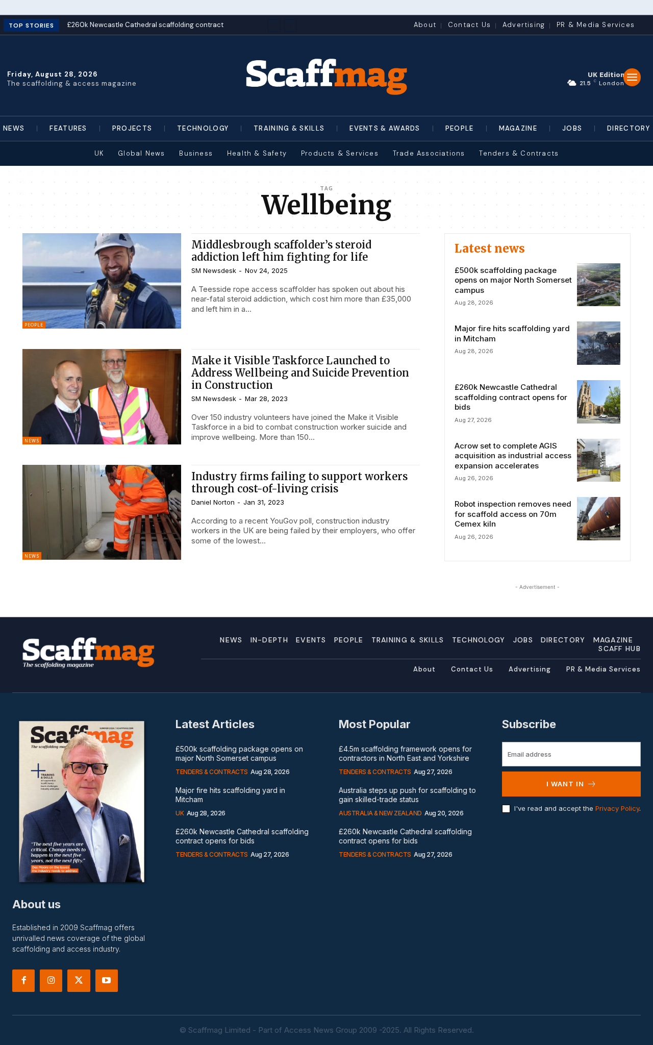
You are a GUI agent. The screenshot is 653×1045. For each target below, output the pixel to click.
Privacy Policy (617, 808)
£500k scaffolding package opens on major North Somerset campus (513, 280)
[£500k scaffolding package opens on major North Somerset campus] (598, 285)
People (33, 324)
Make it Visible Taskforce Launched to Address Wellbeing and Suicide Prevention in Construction (300, 372)
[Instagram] (51, 980)
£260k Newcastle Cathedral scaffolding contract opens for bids (511, 397)
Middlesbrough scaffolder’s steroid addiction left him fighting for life (281, 250)
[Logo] (326, 75)
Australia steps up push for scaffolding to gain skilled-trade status (407, 795)
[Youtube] (106, 980)
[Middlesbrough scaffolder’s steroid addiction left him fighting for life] (101, 281)
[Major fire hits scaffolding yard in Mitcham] (598, 343)
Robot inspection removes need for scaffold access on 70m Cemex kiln (513, 514)
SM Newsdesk (213, 270)
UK (179, 813)
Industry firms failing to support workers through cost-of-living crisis (299, 482)
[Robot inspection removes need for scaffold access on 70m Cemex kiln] (598, 518)
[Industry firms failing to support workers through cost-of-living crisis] (101, 512)
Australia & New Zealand (380, 813)
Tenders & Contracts (211, 772)
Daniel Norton (213, 502)
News (31, 440)
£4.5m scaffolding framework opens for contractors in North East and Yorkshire (405, 753)
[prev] (274, 25)
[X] (78, 980)
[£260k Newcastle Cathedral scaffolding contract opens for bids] (598, 402)
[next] (290, 25)
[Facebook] (23, 980)
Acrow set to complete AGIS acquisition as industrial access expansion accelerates (513, 455)
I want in (565, 784)
